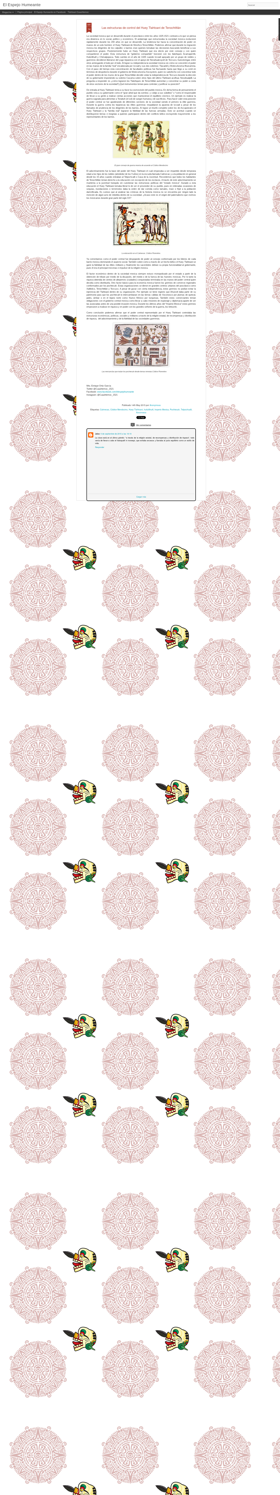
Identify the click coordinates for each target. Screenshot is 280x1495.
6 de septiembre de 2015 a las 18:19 (115, 433)
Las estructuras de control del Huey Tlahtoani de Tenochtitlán (141, 27)
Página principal (24, 12)
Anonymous (155, 405)
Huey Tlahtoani (136, 409)
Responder (99, 446)
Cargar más (141, 496)
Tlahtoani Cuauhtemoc (78, 12)
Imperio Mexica (162, 409)
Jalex (97, 433)
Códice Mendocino (119, 409)
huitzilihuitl (148, 409)
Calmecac (104, 409)
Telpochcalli (186, 409)
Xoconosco (141, 412)
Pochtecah (175, 409)
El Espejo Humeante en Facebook (50, 12)
